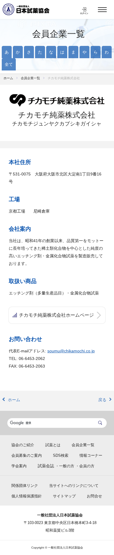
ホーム (8, 78)
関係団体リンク (24, 485)
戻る (102, 399)
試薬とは (53, 445)
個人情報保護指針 (26, 496)
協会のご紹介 (22, 445)
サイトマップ (64, 496)
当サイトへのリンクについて (74, 485)
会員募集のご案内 (26, 455)
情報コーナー (91, 455)
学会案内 (19, 466)
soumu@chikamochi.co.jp (71, 351)
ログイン (84, 13)
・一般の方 (64, 466)
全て (9, 64)
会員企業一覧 (58, 34)
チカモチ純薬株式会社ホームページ (56, 315)
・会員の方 (84, 466)
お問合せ (94, 496)
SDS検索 (60, 455)
